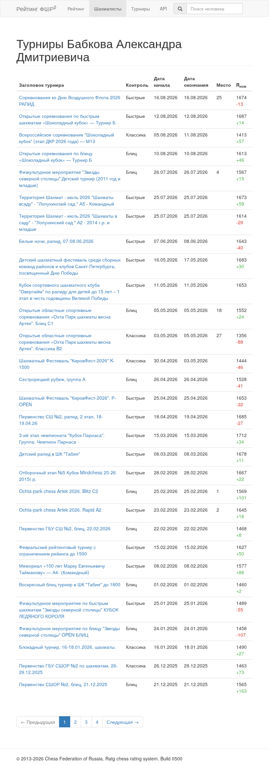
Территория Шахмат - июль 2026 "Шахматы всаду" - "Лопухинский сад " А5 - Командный (66, 200)
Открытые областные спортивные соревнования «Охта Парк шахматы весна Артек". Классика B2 (65, 342)
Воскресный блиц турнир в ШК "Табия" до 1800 (69, 584)
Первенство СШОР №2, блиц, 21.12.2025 (63, 684)
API (163, 8)
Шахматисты (107, 8)
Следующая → (123, 722)
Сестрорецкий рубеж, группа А (52, 379)
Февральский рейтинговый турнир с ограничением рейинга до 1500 (57, 550)
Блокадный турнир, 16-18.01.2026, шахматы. (67, 647)
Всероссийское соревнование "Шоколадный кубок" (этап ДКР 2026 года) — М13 (66, 137)
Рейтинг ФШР (36, 8)
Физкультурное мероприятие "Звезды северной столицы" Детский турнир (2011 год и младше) (69, 178)
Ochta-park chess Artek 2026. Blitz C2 (58, 491)
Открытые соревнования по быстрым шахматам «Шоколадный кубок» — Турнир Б (67, 119)
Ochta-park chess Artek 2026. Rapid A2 (60, 509)
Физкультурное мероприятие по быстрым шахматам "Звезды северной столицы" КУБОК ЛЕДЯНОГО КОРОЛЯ (68, 609)
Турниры (140, 8)
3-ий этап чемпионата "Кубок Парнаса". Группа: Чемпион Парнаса (62, 438)
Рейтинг (76, 8)
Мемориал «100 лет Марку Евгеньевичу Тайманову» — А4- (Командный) (62, 568)
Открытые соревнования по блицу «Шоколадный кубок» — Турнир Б (56, 156)
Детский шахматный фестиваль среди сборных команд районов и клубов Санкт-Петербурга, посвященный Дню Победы (70, 266)
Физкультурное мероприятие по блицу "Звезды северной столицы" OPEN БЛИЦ (69, 631)
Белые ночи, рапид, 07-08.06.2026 (56, 241)
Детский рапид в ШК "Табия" (49, 453)
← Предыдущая (38, 722)
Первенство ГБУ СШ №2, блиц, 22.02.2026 (65, 528)
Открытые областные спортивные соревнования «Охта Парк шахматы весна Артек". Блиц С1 (65, 316)
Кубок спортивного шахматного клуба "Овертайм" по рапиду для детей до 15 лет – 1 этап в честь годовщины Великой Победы (69, 291)
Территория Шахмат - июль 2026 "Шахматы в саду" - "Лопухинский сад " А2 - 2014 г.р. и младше (68, 222)
